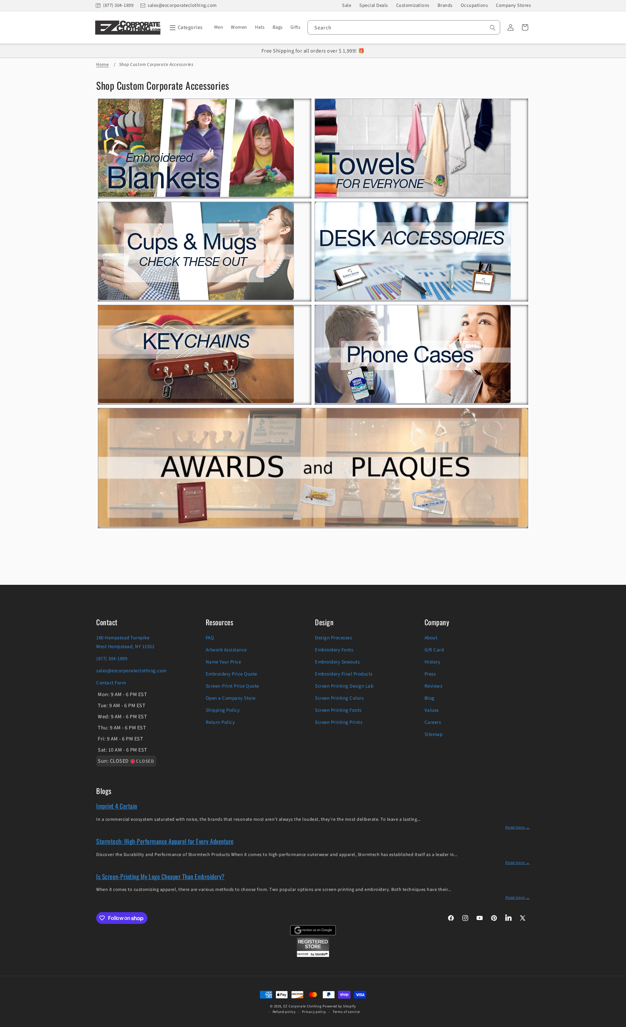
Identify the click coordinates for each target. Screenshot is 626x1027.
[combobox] (404, 27)
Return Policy (220, 722)
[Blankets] (196, 194)
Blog (430, 698)
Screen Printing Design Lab (344, 686)
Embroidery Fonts (334, 649)
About (431, 637)
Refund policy (284, 1011)
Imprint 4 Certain (116, 805)
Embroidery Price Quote (231, 674)
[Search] (492, 28)
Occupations (474, 5)
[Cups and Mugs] (196, 297)
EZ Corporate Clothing (302, 1006)
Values (432, 710)
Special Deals (373, 5)
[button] (185, 27)
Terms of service (346, 1011)
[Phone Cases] (413, 400)
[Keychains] (196, 400)
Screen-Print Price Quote (232, 686)
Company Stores (513, 5)
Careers (433, 722)
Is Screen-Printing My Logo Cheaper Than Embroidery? (160, 876)
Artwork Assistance (226, 649)
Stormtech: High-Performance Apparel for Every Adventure (165, 841)
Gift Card (434, 649)
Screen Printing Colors (339, 698)
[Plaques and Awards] (313, 524)
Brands (445, 5)
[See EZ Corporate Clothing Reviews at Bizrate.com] (313, 955)
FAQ (210, 637)
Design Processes (333, 637)
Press (430, 674)
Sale (346, 5)
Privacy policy (314, 1011)
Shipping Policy (223, 710)
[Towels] (413, 194)
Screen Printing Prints (338, 722)
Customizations (412, 5)
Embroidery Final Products (344, 674)
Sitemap (434, 734)
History (432, 662)
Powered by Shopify (339, 1006)
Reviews (433, 686)
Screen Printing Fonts (338, 710)
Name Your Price (223, 662)
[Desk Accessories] (413, 297)
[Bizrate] (617, 1023)
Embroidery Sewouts (337, 662)
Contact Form (111, 682)
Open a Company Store (231, 698)
